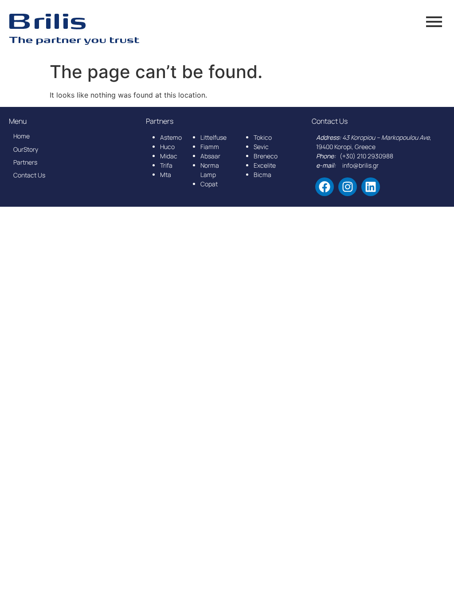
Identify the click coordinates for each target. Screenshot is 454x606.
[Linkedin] (370, 186)
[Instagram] (347, 186)
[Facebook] (324, 186)
